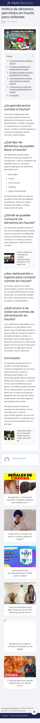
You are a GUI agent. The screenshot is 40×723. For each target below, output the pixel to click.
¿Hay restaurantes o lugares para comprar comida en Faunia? (21, 81)
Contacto (5, 716)
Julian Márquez (12, 21)
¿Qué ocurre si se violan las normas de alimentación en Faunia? (21, 89)
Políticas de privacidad (19, 716)
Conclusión (14, 95)
